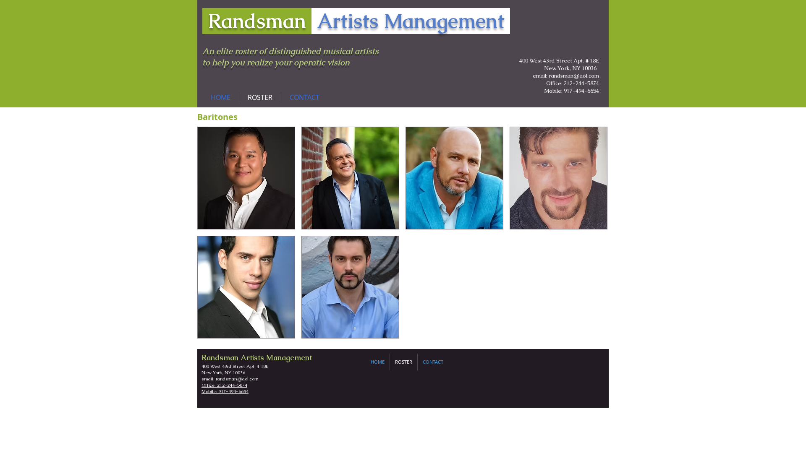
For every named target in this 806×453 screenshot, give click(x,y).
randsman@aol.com (237, 379)
